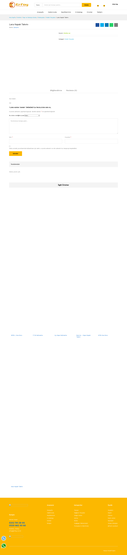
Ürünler (90, 12)
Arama (86, 5)
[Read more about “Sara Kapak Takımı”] (15, 483)
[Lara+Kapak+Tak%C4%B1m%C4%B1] (102, 25)
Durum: (61, 33)
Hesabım (110, 510)
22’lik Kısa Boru (103, 335)
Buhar (76, 520)
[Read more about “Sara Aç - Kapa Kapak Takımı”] (80, 332)
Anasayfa (40, 12)
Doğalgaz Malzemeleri (81, 523)
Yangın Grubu (78, 515)
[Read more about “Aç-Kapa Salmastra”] (59, 332)
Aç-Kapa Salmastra (61, 335)
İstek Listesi (111, 518)
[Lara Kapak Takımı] (97, 25)
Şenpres (16, 27)
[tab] (56, 91)
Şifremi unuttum (113, 526)
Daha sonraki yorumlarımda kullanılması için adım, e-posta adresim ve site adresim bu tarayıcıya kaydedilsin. (43, 148)
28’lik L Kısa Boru (16, 335)
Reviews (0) (71, 90)
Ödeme (110, 515)
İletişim (99, 12)
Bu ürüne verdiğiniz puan (16, 115)
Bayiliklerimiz (66, 12)
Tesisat (76, 510)
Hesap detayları (113, 523)
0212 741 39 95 (17, 523)
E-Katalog (78, 12)
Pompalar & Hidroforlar (81, 526)
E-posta (68, 137)
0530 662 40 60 (17, 525)
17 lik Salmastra (38, 335)
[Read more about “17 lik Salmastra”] (37, 332)
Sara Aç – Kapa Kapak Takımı (83, 336)
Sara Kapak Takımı (17, 486)
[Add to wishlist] (24, 332)
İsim (11, 137)
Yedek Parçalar (69, 39)
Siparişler (111, 520)
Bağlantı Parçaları (79, 513)
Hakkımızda (52, 12)
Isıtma (76, 518)
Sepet (110, 513)
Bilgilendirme (56, 90)
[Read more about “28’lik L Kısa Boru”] (15, 332)
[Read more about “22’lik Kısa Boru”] (102, 332)
